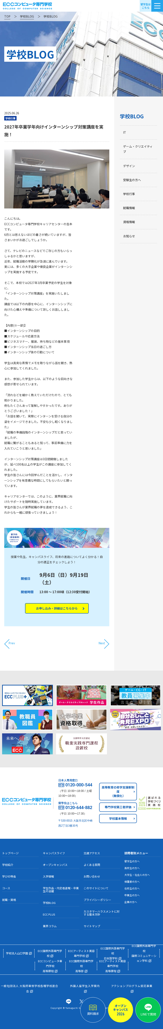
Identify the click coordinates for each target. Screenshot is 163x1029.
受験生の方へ (132, 180)
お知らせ (129, 236)
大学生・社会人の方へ (137, 875)
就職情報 (129, 208)
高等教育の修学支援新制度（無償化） (118, 791)
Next (101, 643)
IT (124, 132)
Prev (11, 643)
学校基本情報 (118, 818)
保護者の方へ (132, 881)
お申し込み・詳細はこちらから (57, 608)
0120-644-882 (78, 807)
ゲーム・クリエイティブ (138, 149)
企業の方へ (130, 902)
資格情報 (129, 222)
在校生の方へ (132, 888)
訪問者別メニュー (136, 853)
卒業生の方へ (132, 895)
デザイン (129, 166)
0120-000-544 (78, 785)
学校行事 (129, 194)
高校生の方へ (132, 868)
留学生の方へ (132, 861)
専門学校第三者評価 (118, 807)
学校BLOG (132, 116)
